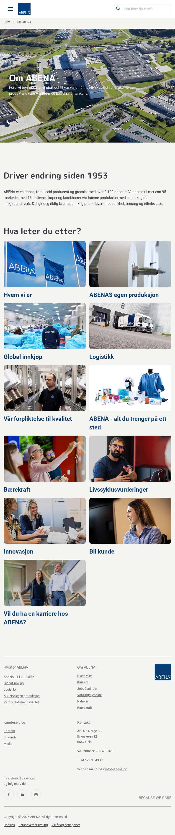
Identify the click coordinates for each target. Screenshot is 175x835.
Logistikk (102, 356)
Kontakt (9, 731)
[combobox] (142, 9)
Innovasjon (19, 551)
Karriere (82, 682)
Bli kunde (102, 551)
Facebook (9, 794)
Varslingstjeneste (89, 695)
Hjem (7, 22)
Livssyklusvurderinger (119, 489)
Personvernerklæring (33, 825)
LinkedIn (22, 794)
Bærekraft (18, 489)
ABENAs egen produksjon (22, 696)
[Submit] (119, 9)
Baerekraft (84, 708)
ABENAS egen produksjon (124, 294)
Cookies (9, 825)
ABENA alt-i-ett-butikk (19, 677)
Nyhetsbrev (36, 794)
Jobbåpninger (87, 688)
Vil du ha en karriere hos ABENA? (36, 618)
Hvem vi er (18, 294)
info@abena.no (116, 769)
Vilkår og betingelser (65, 825)
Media (8, 744)
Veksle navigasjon (10, 9)
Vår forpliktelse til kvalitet (38, 418)
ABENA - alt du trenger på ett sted (127, 423)
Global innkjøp (24, 356)
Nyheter (82, 701)
